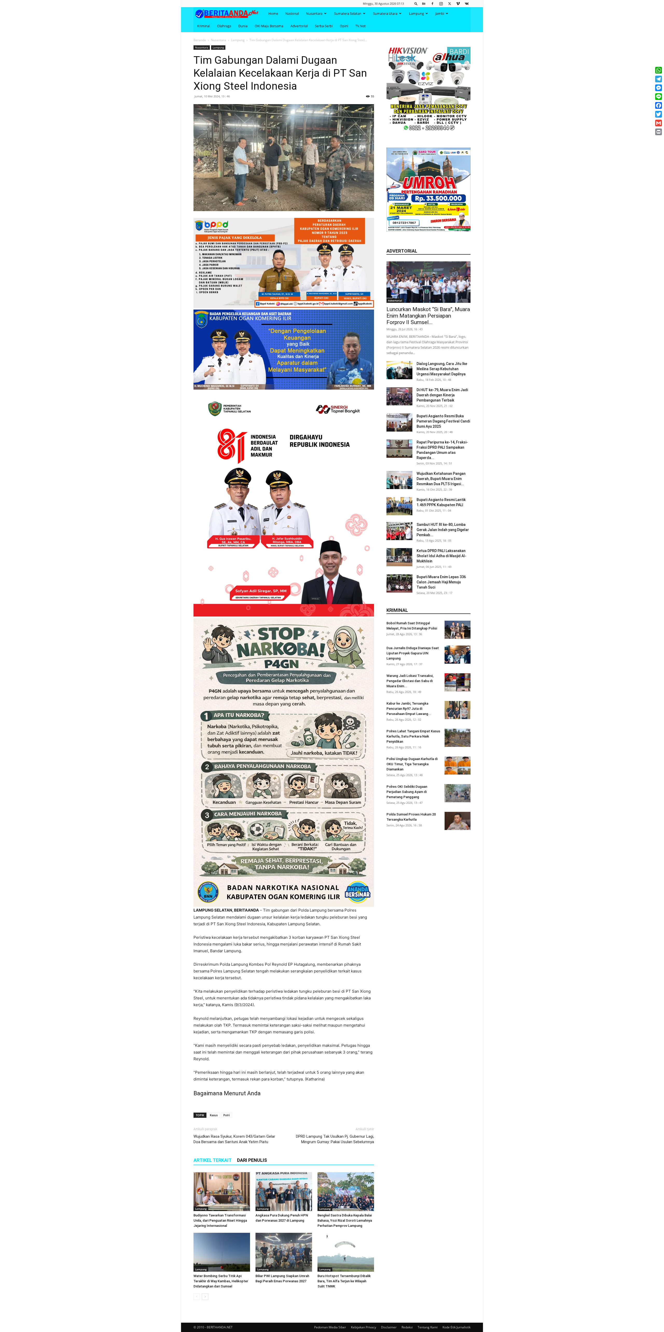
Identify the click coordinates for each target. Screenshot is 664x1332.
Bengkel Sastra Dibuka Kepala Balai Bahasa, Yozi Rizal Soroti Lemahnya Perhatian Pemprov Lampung (344, 1220)
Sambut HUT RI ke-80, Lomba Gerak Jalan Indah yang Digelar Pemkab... (443, 529)
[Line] (658, 96)
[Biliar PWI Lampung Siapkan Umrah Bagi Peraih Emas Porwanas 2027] (283, 1252)
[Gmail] (658, 123)
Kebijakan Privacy (363, 1327)
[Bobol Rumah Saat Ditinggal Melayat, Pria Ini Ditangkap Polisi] (458, 630)
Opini (344, 26)
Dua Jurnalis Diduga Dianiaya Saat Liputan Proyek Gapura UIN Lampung (412, 653)
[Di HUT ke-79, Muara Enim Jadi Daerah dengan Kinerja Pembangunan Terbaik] (399, 396)
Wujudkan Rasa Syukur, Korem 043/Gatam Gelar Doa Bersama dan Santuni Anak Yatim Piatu (234, 1139)
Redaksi (407, 1327)
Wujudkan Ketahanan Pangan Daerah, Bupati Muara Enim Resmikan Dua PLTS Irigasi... (441, 478)
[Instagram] (441, 3)
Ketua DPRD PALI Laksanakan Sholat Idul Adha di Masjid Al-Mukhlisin (441, 556)
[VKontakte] (467, 3)
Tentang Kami (428, 1327)
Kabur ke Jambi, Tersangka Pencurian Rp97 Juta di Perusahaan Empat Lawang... (408, 708)
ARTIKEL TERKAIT (212, 1160)
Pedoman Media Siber (330, 1327)
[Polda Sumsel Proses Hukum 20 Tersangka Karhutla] (458, 821)
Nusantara (314, 13)
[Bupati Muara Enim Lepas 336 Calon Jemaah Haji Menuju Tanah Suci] (399, 583)
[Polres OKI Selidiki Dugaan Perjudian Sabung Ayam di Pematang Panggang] (458, 793)
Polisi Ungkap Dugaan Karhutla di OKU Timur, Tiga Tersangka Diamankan (412, 764)
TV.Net (360, 26)
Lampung (416, 13)
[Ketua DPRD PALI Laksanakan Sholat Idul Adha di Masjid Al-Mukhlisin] (399, 557)
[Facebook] (432, 3)
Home (273, 13)
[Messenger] (658, 87)
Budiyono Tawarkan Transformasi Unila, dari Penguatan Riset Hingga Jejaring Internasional (220, 1220)
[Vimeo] (458, 3)
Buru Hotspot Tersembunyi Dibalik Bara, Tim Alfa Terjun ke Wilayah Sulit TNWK (344, 1281)
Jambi (439, 13)
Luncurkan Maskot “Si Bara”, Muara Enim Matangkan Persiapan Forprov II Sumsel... (428, 315)
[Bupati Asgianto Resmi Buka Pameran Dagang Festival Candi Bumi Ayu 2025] (399, 422)
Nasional (292, 13)
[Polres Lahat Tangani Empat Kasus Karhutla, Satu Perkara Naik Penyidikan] (458, 738)
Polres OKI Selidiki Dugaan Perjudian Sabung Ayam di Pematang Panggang (406, 792)
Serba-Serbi (324, 26)
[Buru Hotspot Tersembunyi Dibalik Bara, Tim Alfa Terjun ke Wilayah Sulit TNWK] (345, 1252)
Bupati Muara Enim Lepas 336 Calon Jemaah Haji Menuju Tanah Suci (441, 582)
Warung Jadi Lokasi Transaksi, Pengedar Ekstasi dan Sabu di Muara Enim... (409, 681)
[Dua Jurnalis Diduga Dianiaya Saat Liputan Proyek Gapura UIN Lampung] (458, 655)
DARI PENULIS (252, 1160)
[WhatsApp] (658, 70)
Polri (226, 1115)
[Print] (658, 131)
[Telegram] (658, 79)
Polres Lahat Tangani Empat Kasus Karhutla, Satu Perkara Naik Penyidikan (413, 736)
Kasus (214, 1115)
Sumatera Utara (385, 13)
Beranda (199, 40)
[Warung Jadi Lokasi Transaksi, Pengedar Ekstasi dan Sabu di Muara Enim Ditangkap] (458, 682)
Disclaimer (389, 1327)
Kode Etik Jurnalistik (456, 1327)
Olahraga (224, 26)
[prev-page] (196, 1296)
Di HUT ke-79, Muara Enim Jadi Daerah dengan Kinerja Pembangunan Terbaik (442, 395)
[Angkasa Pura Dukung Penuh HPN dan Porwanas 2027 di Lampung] (283, 1191)
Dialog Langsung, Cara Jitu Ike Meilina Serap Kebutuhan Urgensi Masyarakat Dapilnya (442, 369)
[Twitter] (449, 3)
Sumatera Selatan (347, 13)
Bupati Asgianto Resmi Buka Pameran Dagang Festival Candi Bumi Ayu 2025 (443, 421)
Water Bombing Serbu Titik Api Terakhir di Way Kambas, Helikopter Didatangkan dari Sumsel (220, 1281)
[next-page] (205, 1296)
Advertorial (299, 26)
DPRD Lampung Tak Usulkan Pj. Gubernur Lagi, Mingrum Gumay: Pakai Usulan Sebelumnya (335, 1139)
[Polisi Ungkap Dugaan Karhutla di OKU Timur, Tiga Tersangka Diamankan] (458, 765)
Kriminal (203, 26)
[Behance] (424, 3)
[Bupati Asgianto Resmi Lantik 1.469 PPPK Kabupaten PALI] (399, 506)
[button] (416, 3)
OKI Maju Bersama (269, 26)
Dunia (242, 26)
